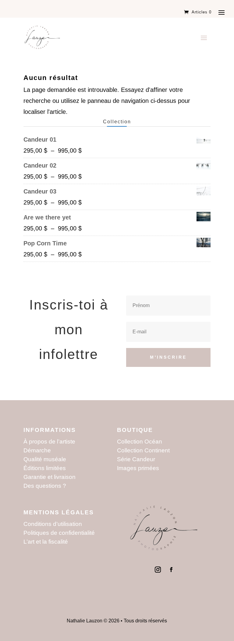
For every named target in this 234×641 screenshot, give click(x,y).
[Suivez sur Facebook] (171, 569)
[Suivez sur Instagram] (158, 569)
